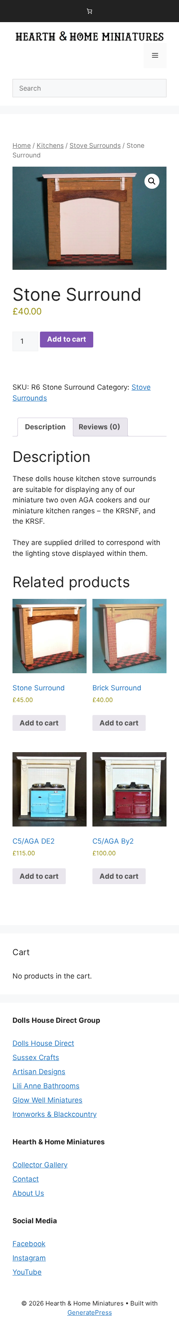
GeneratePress (89, 1312)
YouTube (27, 1272)
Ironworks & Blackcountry (54, 1114)
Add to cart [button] (39, 723)
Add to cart (66, 339)
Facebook (28, 1244)
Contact (25, 1179)
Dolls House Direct (43, 1043)
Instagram (29, 1258)
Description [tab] (45, 427)
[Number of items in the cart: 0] (90, 11)
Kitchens (50, 146)
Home (21, 146)
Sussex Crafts (35, 1057)
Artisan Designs (38, 1071)
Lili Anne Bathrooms (46, 1086)
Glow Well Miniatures (47, 1100)
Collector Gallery (39, 1165)
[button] (151, 181)
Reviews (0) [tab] (99, 427)
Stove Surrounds (95, 146)
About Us (28, 1193)
